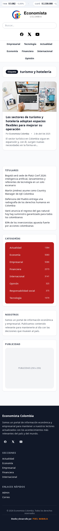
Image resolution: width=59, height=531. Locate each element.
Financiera (27, 51)
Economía (12, 51)
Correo (6, 497)
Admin (6, 492)
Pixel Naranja (40, 519)
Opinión (29, 58)
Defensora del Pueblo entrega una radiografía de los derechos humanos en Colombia (27, 202)
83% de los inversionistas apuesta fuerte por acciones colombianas (27, 224)
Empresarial (13, 44)
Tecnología (30, 44)
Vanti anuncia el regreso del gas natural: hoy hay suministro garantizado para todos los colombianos (28, 214)
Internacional (44, 51)
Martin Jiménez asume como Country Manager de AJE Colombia (25, 192)
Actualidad (46, 44)
